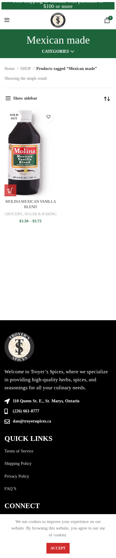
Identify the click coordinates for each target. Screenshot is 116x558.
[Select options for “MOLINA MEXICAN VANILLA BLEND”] (10, 190)
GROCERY (13, 214)
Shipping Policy (18, 463)
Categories (55, 52)
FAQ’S (10, 489)
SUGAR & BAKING (40, 214)
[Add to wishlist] (48, 117)
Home (10, 68)
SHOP (26, 68)
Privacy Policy (16, 476)
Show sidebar (25, 98)
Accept (58, 548)
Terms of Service (18, 451)
